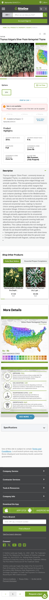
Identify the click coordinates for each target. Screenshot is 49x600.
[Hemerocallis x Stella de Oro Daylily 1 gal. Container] (13, 277)
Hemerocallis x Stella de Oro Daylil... (13, 289)
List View (42, 85)
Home (5, 28)
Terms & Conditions (9, 579)
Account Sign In (24, 21)
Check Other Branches (40, 119)
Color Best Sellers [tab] (12, 261)
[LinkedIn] (20, 546)
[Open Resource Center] (44, 596)
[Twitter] (10, 546)
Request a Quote (36, 594)
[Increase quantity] (20, 594)
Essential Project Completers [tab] (35, 261)
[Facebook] (5, 546)
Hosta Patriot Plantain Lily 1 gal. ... (35, 289)
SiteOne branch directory (12, 534)
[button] (12, 2)
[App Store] (13, 508)
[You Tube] (15, 546)
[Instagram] (25, 546)
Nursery (22, 28)
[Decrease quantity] (5, 594)
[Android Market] (36, 508)
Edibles (34, 28)
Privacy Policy (23, 579)
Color (28, 28)
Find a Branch (9, 517)
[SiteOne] (21, 10)
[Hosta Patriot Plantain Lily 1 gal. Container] (35, 277)
